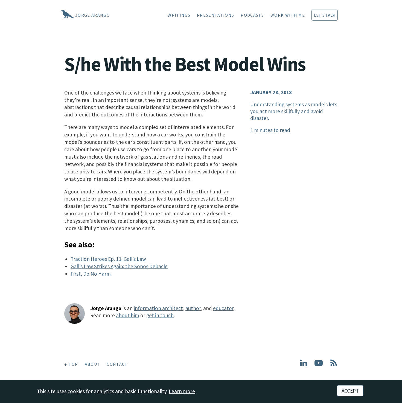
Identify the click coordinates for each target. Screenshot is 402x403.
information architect (158, 308)
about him (127, 315)
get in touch (160, 315)
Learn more (182, 391)
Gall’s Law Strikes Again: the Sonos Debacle (119, 266)
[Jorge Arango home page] (60, 15)
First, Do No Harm (91, 273)
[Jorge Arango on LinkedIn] (303, 365)
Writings (179, 15)
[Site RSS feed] (334, 365)
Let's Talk (324, 15)
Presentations (215, 15)
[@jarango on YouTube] (318, 365)
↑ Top (71, 364)
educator (223, 308)
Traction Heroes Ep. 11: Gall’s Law (108, 259)
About (92, 364)
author (193, 308)
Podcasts (252, 15)
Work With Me (287, 15)
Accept (350, 390)
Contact (117, 364)
